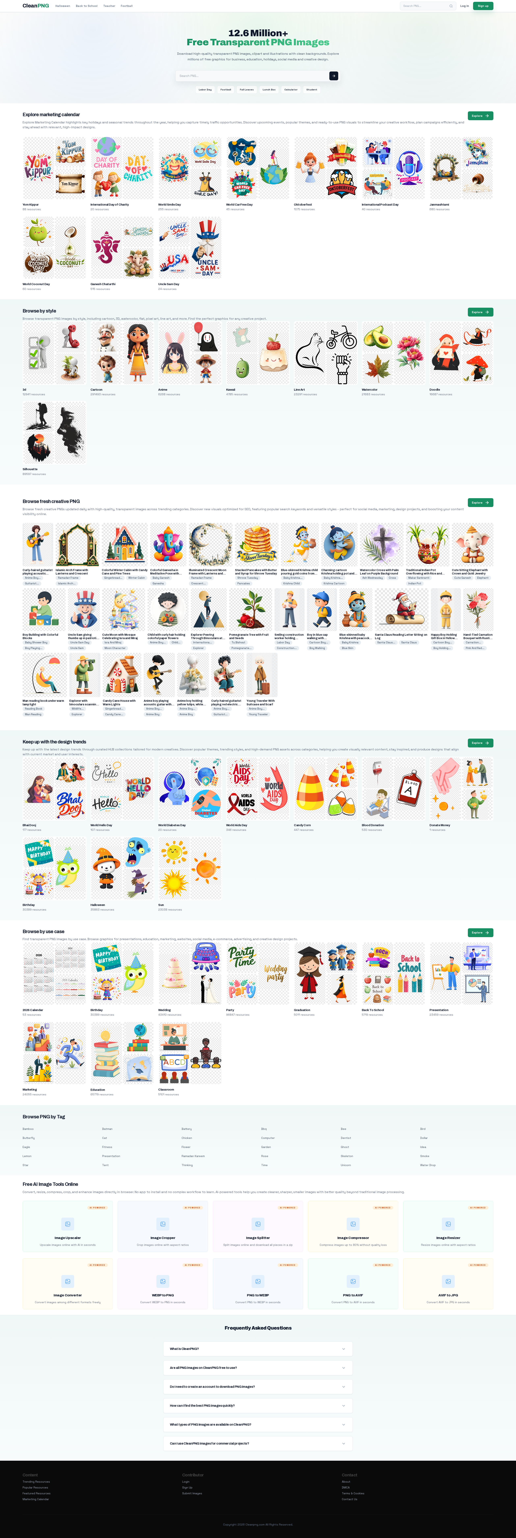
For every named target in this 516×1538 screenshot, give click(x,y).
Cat (104, 1138)
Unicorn (346, 1165)
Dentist (346, 1138)
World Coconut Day (36, 284)
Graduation (302, 1010)
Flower (186, 1147)
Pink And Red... (475, 648)
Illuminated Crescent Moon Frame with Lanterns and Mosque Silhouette (207, 574)
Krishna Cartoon (334, 583)
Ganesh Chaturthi (103, 284)
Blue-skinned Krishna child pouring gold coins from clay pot (299, 574)
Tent (105, 1165)
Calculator (291, 89)
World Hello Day (101, 825)
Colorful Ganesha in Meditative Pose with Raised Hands (164, 574)
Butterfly (29, 1138)
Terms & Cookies (353, 1493)
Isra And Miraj (113, 642)
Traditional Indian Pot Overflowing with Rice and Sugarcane (424, 574)
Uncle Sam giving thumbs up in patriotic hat (83, 638)
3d (24, 389)
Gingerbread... (113, 578)
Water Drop (428, 1165)
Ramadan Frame (68, 578)
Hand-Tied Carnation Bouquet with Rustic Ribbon (477, 638)
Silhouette (30, 469)
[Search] (451, 6)
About (346, 1481)
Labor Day (205, 89)
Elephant (483, 578)
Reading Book (33, 708)
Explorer (198, 648)
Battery (187, 1129)
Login (185, 1481)
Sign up (483, 6)
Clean (36, 5)
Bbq (264, 1129)
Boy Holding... (442, 648)
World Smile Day (169, 204)
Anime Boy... (33, 578)
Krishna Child (291, 583)
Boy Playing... (33, 648)
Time (264, 1165)
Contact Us (349, 1499)
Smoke (424, 1156)
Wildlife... (78, 708)
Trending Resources (36, 1481)
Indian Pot (414, 583)
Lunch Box (269, 89)
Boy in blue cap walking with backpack (317, 638)
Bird (422, 1129)
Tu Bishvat (238, 642)
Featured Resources (37, 1493)
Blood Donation (373, 825)
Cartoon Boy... (318, 642)
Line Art (299, 389)
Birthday (29, 905)
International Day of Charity (110, 204)
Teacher (109, 6)
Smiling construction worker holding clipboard (289, 638)
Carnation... (473, 642)
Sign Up (187, 1487)
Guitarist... (32, 583)
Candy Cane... (114, 714)
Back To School (373, 1010)
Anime (162, 389)
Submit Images (192, 1493)
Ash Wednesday (372, 578)
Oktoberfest (303, 204)
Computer (268, 1138)
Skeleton (347, 1156)
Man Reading (33, 714)
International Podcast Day (380, 204)
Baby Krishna (350, 642)
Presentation (439, 1010)
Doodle (435, 389)
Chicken (187, 1138)
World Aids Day (236, 825)
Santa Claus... (386, 642)
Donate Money (440, 825)
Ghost (345, 1147)
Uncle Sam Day (168, 284)
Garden (266, 1147)
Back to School (87, 6)
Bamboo (28, 1129)
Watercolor (370, 389)
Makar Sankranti (418, 578)
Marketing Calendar (36, 1499)
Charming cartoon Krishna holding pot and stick (337, 574)
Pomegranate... (242, 648)
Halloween (62, 6)
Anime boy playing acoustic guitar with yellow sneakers (158, 704)
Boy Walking (317, 648)
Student (311, 89)
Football (127, 6)
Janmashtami (439, 204)
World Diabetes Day (172, 825)
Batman (107, 1129)
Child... (176, 642)
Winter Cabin (136, 578)
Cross (392, 578)
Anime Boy (152, 714)
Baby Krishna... (293, 578)
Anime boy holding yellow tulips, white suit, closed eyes (190, 704)
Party (230, 1010)
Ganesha (158, 583)
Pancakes (243, 583)
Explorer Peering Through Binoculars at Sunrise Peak (206, 638)
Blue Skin (347, 648)
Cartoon (96, 389)
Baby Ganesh (161, 578)
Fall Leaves (247, 89)
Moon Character (115, 648)
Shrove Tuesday (247, 578)
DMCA (346, 1487)
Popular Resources (35, 1487)
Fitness (107, 1147)
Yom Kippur (31, 204)
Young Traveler (258, 714)
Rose (264, 1156)
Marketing (30, 1089)
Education (98, 1089)
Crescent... (198, 583)
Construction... (287, 648)
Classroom (166, 1089)
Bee (343, 1129)
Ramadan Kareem (193, 1156)
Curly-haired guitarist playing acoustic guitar (37, 574)
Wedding (164, 1010)
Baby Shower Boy (36, 642)
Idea (423, 1147)
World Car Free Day (239, 204)
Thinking (187, 1165)
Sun (161, 905)
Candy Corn (302, 825)
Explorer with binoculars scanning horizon (83, 704)
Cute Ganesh (462, 578)
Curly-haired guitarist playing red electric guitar (226, 704)
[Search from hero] (333, 75)
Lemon (27, 1156)
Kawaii (230, 389)
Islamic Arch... (67, 583)
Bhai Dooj (29, 825)
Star (25, 1165)
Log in (464, 6)
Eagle (26, 1147)
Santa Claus (409, 642)
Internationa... (202, 642)
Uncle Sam (77, 648)
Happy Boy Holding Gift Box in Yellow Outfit (444, 638)
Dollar (424, 1138)
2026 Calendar (33, 1010)
